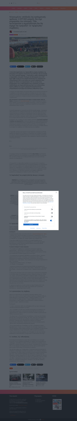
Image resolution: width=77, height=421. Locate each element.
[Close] (57, 193)
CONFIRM (31, 224)
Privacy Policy (44, 228)
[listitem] (38, 207)
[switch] (51, 209)
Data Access (38, 228)
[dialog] (38, 210)
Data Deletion (32, 228)
